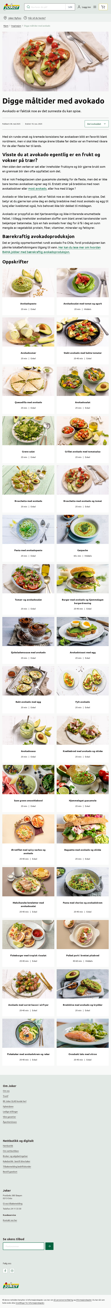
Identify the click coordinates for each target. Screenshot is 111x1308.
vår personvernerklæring (63, 1300)
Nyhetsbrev (8, 1106)
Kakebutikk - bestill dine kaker (16, 1161)
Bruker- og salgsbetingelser (15, 1156)
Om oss (6, 1090)
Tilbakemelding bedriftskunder (17, 1166)
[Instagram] (12, 1270)
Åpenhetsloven (10, 1122)
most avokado (37, 188)
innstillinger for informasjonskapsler (30, 1303)
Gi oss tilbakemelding (12, 1203)
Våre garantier (9, 1116)
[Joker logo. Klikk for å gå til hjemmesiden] (11, 6)
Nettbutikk (8, 1145)
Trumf (5, 1096)
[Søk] (49, 1246)
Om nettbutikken (11, 1151)
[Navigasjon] (95, 7)
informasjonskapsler (84, 1300)
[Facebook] (5, 1270)
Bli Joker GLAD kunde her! (14, 1101)
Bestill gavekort (10, 1171)
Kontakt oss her (10, 1220)
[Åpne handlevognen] (103, 7)
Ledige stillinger (10, 1111)
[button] (97, 123)
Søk (70, 6)
